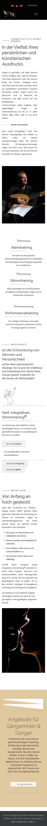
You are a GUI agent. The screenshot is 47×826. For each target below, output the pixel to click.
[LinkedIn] (22, 2)
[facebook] (18, 2)
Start (31, 822)
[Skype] (25, 2)
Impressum (22, 822)
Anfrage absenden (25, 784)
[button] (30, 5)
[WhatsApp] (28, 2)
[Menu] (36, 14)
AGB (13, 822)
